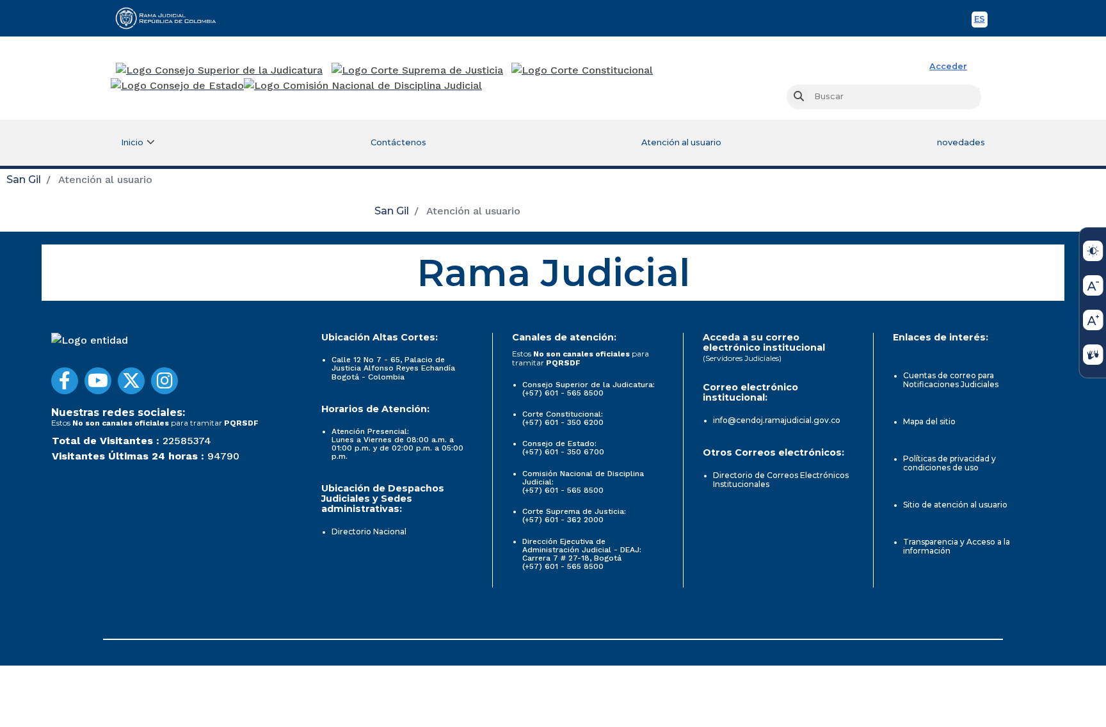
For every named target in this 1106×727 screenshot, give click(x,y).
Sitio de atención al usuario (955, 504)
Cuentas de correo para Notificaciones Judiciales (950, 380)
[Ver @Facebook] (64, 380)
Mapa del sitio (929, 421)
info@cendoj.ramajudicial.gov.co (776, 420)
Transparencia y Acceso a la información (956, 546)
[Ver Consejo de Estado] (177, 85)
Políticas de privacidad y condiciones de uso (949, 463)
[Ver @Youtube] (97, 380)
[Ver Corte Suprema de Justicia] (418, 70)
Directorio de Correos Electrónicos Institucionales (781, 479)
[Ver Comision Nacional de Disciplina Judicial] (363, 85)
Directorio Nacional (369, 531)
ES (981, 21)
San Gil (23, 179)
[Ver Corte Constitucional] (583, 70)
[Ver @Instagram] (164, 380)
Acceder (948, 66)
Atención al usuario (681, 142)
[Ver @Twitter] (131, 380)
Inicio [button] (132, 142)
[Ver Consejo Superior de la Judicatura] (219, 70)
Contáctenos (398, 142)
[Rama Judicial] (171, 18)
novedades (961, 142)
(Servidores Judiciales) (742, 358)
